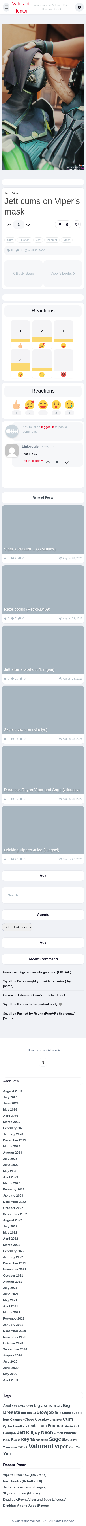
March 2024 (11, 1146)
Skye (65, 1439)
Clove (29, 1419)
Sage (55, 1439)
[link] (77, 224)
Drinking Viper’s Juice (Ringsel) (31, 850)
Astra (21, 1406)
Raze (15, 1440)
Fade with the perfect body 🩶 (39, 1004)
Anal (7, 1406)
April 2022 (10, 1238)
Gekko (69, 1426)
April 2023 (10, 1177)
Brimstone (63, 1412)
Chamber (17, 1419)
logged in (47, 427)
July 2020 (10, 1361)
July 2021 (10, 1288)
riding (44, 1439)
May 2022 (10, 1232)
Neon (47, 1432)
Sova (73, 1439)
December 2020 (14, 1331)
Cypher (7, 1426)
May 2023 (10, 1171)
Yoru (79, 1447)
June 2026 (11, 1103)
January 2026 (13, 1134)
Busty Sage (24, 273)
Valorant (52, 240)
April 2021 (10, 1306)
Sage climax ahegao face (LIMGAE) (45, 972)
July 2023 (10, 1158)
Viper (15, 193)
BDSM (29, 1406)
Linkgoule (30, 446)
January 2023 (13, 1195)
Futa (42, 1426)
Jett (6, 193)
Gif (76, 1426)
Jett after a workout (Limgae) (29, 669)
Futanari (25, 240)
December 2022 (14, 1201)
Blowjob (45, 1412)
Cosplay (42, 1419)
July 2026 (10, 1097)
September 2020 (15, 1349)
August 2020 (12, 1355)
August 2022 (12, 1220)
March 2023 (11, 1183)
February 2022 (13, 1251)
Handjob (9, 1433)
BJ (34, 1413)
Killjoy (33, 1432)
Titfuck (23, 1447)
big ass (41, 1405)
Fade (32, 1426)
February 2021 (13, 1318)
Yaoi (72, 1447)
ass (14, 1406)
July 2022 (10, 1226)
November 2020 (14, 1337)
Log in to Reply (32, 460)
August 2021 (12, 1281)
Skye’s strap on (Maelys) (25, 729)
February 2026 (13, 1128)
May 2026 (10, 1109)
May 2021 (10, 1300)
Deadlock (20, 1426)
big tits (26, 1412)
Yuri (7, 1453)
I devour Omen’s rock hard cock (42, 995)
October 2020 (13, 1343)
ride (38, 1440)
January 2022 (13, 1257)
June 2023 (11, 1165)
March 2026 (11, 1122)
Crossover (56, 1419)
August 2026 (12, 1091)
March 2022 (11, 1244)
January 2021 (13, 1324)
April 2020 (10, 1380)
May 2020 (10, 1374)
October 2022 (13, 1208)
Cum (10, 240)
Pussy (6, 1440)
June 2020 (11, 1367)
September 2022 (15, 1214)
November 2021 (14, 1269)
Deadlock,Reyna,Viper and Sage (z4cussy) (42, 790)
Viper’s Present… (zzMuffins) (30, 549)
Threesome (10, 1447)
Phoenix (70, 1433)
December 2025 (14, 1140)
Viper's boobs (61, 273)
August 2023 (12, 1152)
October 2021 (13, 1275)
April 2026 (10, 1115)
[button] (6, 7)
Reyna (28, 1439)
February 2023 (13, 1189)
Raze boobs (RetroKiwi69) (27, 609)
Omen (58, 1433)
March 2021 (11, 1312)
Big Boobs (55, 1406)
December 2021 (14, 1263)
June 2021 (11, 1294)
